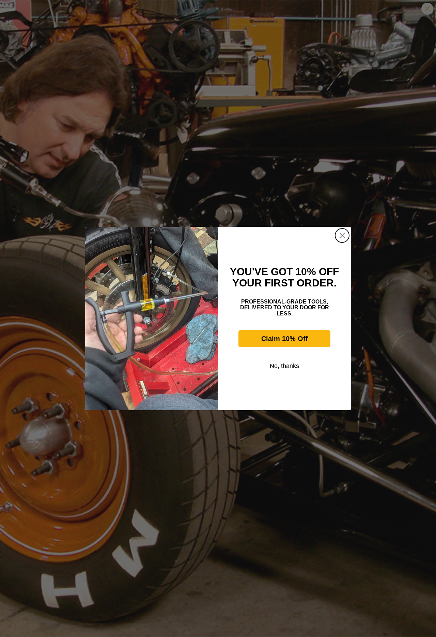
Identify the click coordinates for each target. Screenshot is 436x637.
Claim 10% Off (284, 338)
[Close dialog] (342, 235)
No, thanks (284, 365)
